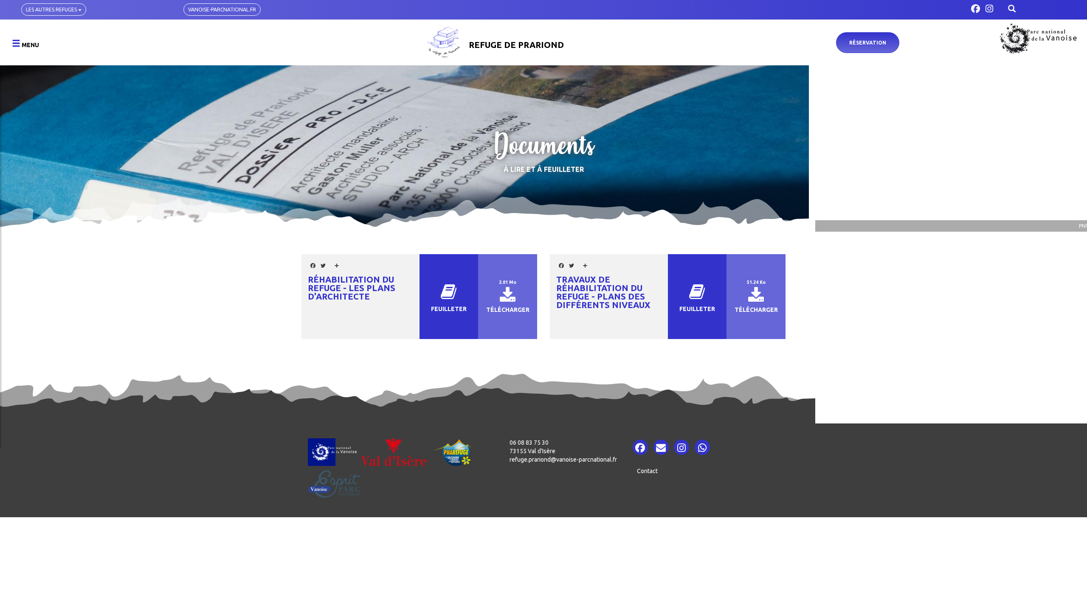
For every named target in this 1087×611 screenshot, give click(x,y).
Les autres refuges (52, 9)
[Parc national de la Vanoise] (1038, 39)
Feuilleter (449, 309)
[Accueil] (444, 41)
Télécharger (507, 309)
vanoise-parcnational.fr (222, 9)
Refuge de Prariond (516, 45)
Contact (647, 471)
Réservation (867, 42)
